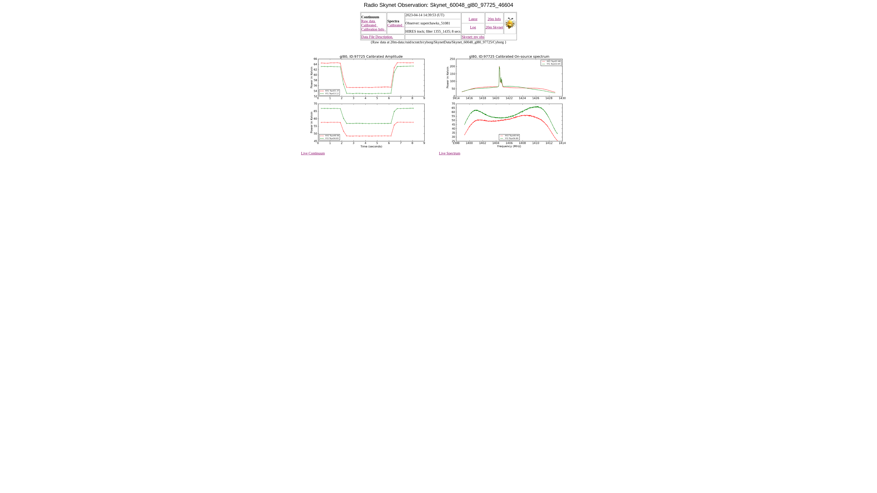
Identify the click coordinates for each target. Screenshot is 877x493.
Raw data (368, 21)
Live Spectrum (449, 153)
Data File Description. (377, 37)
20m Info (494, 19)
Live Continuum (313, 153)
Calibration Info (373, 29)
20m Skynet (494, 27)
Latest (473, 19)
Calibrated (369, 25)
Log (473, 27)
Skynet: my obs (473, 37)
